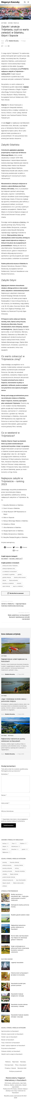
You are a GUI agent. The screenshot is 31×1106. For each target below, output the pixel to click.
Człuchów (15, 849)
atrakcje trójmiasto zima (8, 568)
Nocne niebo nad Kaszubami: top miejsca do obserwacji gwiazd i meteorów (20, 937)
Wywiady (23, 1062)
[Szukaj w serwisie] (24, 2)
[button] (28, 2)
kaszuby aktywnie (7, 868)
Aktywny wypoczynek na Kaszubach (12, 1034)
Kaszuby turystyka (20, 871)
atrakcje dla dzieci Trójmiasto (10, 565)
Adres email (5, 803)
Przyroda (10, 735)
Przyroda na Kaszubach (8, 1048)
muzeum (19, 583)
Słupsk (5, 846)
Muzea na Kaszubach (7, 1040)
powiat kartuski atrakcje (8, 877)
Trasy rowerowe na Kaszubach (10, 1042)
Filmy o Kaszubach (20, 1065)
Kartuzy (5, 843)
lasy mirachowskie (21, 880)
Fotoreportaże (9, 1065)
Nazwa (3, 795)
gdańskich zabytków (17, 150)
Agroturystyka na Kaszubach (10, 1031)
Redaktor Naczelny (14, 40)
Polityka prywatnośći (15, 1071)
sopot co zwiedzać (18, 586)
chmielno (4, 874)
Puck (14, 843)
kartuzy (17, 868)
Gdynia (3, 105)
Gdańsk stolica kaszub (20, 577)
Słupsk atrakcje (14, 874)
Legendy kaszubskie (17, 962)
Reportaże (15, 1062)
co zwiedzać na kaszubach (9, 571)
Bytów (5, 849)
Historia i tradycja (13, 23)
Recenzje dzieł (22, 1068)
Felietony (8, 1062)
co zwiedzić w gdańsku (8, 574)
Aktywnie (4, 23)
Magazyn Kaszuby (10, 2)
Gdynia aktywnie (13, 580)
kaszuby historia (18, 865)
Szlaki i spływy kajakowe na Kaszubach (13, 1045)
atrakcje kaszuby (6, 865)
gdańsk (20, 574)
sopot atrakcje (6, 586)
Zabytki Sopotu (18, 329)
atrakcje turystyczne (7, 880)
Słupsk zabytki (6, 883)
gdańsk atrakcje (6, 577)
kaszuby (4, 862)
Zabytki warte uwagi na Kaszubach (11, 1054)
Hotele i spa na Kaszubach (9, 1037)
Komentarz (5, 774)
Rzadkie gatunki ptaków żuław (20, 915)
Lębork (25, 849)
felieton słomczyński (18, 883)
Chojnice (23, 843)
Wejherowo (6, 852)
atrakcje (21, 370)
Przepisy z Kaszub (10, 1068)
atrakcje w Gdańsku (19, 222)
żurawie (24, 258)
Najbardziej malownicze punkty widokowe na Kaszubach (18, 927)
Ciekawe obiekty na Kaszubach (10, 1051)
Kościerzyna (15, 846)
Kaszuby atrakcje (14, 862)
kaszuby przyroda (7, 871)
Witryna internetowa (7, 811)
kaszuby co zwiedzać (8, 583)
